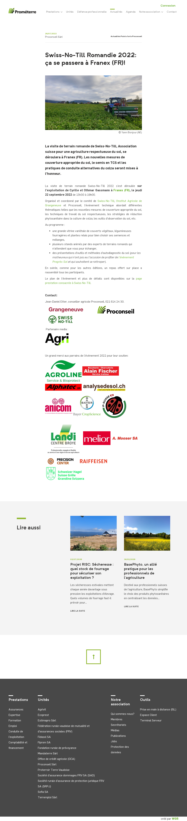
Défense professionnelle (91, 12)
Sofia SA (43, 792)
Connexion (168, 5)
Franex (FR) (121, 190)
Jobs (114, 741)
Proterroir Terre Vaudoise (54, 770)
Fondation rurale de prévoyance (57, 748)
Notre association (150, 12)
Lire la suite (77, 611)
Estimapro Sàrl (47, 720)
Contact (172, 12)
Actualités (116, 12)
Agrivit (42, 709)
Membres (116, 719)
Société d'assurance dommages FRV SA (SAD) (66, 775)
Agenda (131, 12)
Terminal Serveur (151, 720)
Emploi (13, 726)
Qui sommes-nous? (122, 714)
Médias (115, 730)
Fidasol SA (44, 737)
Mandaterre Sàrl (48, 753)
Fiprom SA (44, 742)
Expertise (14, 715)
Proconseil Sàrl (47, 764)
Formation (15, 720)
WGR (175, 818)
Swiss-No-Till (106, 201)
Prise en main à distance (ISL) (158, 709)
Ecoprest (43, 715)
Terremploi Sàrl (47, 797)
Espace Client (148, 715)
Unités (70, 12)
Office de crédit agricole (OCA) (56, 759)
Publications (118, 736)
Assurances (16, 709)
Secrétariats (118, 725)
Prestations (53, 12)
